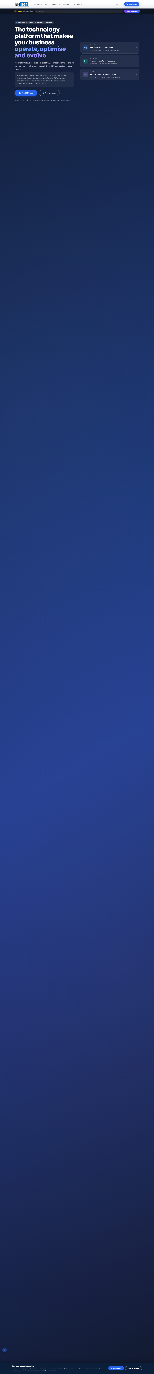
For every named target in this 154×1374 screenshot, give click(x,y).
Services (37, 4)
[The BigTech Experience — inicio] (22, 4)
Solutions (54, 4)
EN (117, 4)
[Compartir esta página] (4, 1350)
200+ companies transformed (39, 100)
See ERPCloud (27, 93)
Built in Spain (21, 100)
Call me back (50, 93)
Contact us (133, 4)
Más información (50, 1371)
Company (77, 4)
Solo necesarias (133, 1368)
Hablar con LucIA (132, 11)
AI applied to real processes (62, 100)
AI (46, 4)
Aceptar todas (116, 1368)
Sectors (66, 4)
